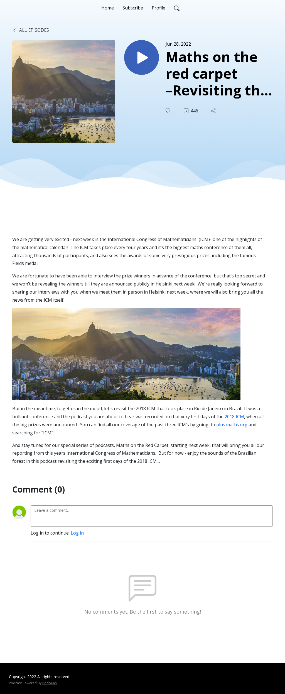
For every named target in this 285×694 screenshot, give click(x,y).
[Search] (177, 7)
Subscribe (132, 8)
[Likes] (168, 111)
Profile (158, 8)
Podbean (49, 683)
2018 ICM (234, 417)
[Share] (213, 111)
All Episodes (33, 30)
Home (107, 8)
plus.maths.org (231, 425)
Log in (77, 533)
